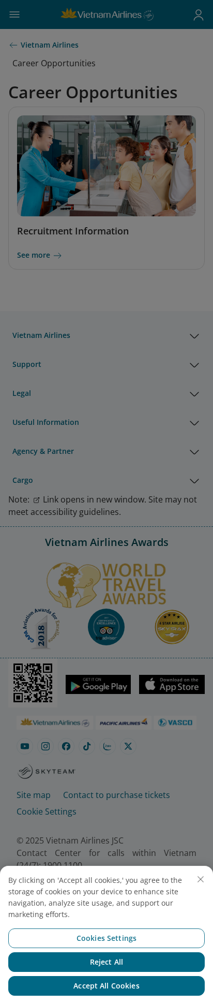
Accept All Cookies (106, 986)
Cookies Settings (106, 938)
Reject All (106, 962)
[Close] (200, 879)
